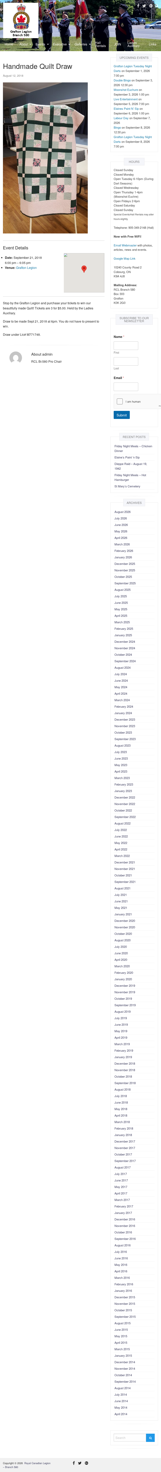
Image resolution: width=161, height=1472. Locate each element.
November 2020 (124, 927)
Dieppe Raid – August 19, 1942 (130, 466)
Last (116, 368)
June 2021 (121, 901)
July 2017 (120, 1174)
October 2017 (123, 1154)
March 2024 (122, 700)
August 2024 (122, 667)
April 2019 (120, 1037)
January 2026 (123, 557)
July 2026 (120, 518)
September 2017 (125, 1161)
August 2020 (122, 940)
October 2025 (123, 577)
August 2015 (122, 1323)
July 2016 (120, 1252)
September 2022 (125, 817)
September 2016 (125, 1239)
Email (119, 378)
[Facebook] (138, 5)
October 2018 (123, 1076)
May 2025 (120, 609)
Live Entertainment (126, 99)
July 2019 (120, 1018)
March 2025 (122, 622)
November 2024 (124, 648)
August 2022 (122, 823)
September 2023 (125, 739)
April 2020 (120, 959)
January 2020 (123, 979)
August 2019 (122, 1011)
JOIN (117, 44)
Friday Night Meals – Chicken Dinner (133, 448)
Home (9, 44)
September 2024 (125, 661)
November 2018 (124, 1070)
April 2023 (120, 771)
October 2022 (123, 810)
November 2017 (124, 1148)
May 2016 (120, 1265)
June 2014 (121, 1401)
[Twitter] (144, 5)
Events (40, 44)
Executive (60, 44)
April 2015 (120, 1342)
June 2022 (121, 836)
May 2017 (120, 1187)
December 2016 (124, 1219)
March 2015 (122, 1349)
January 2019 (123, 1057)
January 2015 (123, 1355)
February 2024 (123, 706)
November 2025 (124, 570)
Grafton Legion (26, 267)
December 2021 (124, 862)
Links (152, 44)
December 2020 (124, 921)
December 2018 (124, 1063)
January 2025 (123, 635)
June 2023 (121, 758)
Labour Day (121, 118)
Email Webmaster (125, 245)
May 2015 (120, 1336)
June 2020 (121, 953)
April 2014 (120, 1414)
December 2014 (124, 1362)
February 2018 (123, 1128)
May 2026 (120, 531)
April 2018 (120, 1115)
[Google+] (151, 5)
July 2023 (120, 752)
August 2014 (122, 1388)
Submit (122, 414)
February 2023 (123, 784)
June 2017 (121, 1180)
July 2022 (120, 830)
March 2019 (122, 1044)
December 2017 (124, 1141)
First (116, 352)
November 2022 (124, 804)
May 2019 (120, 1031)
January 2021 (123, 914)
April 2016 (120, 1271)
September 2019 (125, 1005)
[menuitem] (9, 44)
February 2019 (123, 1050)
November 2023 (124, 726)
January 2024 (123, 713)
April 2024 (120, 693)
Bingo (117, 127)
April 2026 (120, 538)
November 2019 (124, 992)
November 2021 (124, 869)
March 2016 (122, 1278)
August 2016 (122, 1245)
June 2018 (121, 1102)
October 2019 (123, 998)
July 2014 (120, 1394)
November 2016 (124, 1226)
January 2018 (123, 1135)
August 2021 (122, 888)
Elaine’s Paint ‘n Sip (127, 457)
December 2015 (124, 1297)
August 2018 (122, 1089)
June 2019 (121, 1024)
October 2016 (123, 1232)
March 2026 (122, 544)
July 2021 (120, 895)
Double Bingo (122, 80)
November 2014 (124, 1368)
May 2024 (120, 687)
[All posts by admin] (15, 357)
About (23, 44)
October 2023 (123, 732)
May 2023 (120, 765)
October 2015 (123, 1310)
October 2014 (123, 1375)
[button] (84, 269)
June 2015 (121, 1329)
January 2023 (123, 791)
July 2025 (120, 596)
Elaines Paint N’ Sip (126, 108)
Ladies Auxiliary (133, 44)
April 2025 (120, 615)
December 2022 (124, 797)
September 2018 (125, 1083)
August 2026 (122, 512)
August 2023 (122, 745)
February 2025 (123, 628)
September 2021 (125, 882)
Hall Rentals (100, 44)
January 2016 (123, 1290)
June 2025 (121, 602)
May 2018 (120, 1109)
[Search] (150, 1438)
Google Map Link (124, 258)
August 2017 (122, 1167)
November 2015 (124, 1303)
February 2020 (123, 972)
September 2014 (125, 1381)
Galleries (81, 44)
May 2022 (120, 843)
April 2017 (120, 1193)
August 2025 (122, 590)
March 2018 (122, 1122)
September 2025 (125, 583)
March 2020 (122, 966)
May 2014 (120, 1407)
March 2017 (122, 1200)
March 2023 (122, 778)
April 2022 (120, 849)
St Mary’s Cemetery (127, 486)
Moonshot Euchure (126, 90)
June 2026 (121, 525)
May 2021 (120, 908)
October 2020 (123, 934)
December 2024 (124, 641)
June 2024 (121, 680)
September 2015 (125, 1316)
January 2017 (123, 1213)
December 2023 (124, 719)
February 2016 (123, 1284)
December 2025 (124, 564)
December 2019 (124, 985)
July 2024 (120, 674)
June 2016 (121, 1258)
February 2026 (123, 551)
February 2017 (123, 1206)
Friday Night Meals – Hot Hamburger (130, 477)
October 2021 (123, 875)
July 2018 (120, 1096)
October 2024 (123, 654)
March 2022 (122, 856)
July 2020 (120, 946)
